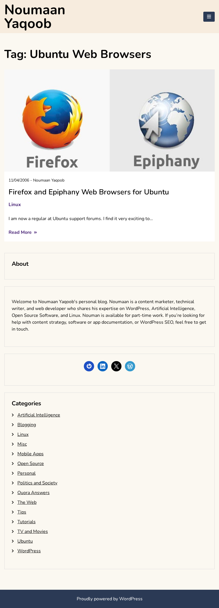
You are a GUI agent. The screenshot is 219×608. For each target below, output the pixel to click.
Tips (21, 512)
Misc (22, 444)
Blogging (26, 425)
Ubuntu (25, 541)
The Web (26, 502)
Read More (21, 232)
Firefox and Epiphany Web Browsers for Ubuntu (89, 192)
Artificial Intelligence (38, 415)
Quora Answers (33, 493)
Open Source (30, 463)
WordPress (29, 551)
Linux (15, 204)
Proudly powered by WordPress (110, 599)
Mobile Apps (30, 454)
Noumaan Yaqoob (34, 16)
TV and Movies (32, 531)
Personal (26, 473)
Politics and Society (37, 483)
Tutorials (26, 522)
